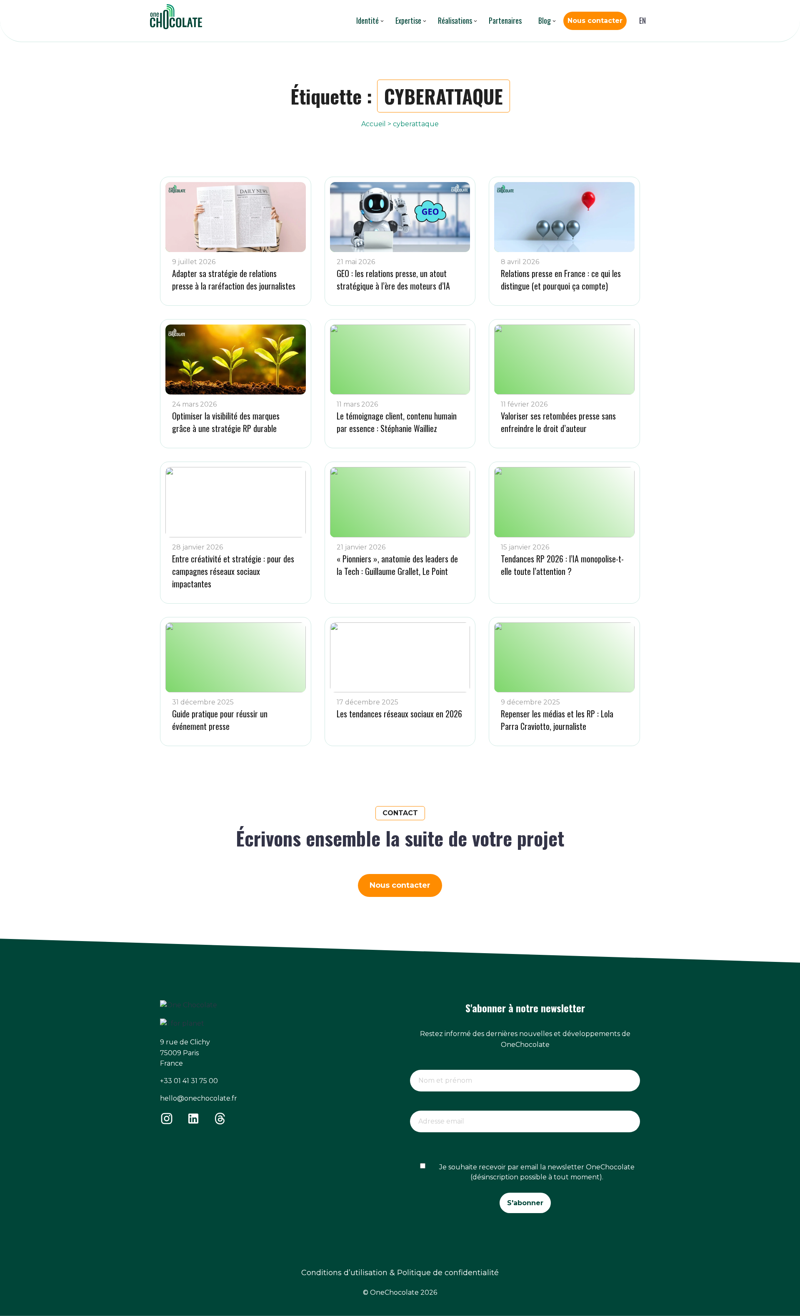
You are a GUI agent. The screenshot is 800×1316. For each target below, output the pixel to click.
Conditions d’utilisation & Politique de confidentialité (400, 1272)
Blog (544, 20)
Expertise (408, 20)
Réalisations (455, 20)
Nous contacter (595, 21)
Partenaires (505, 20)
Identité (367, 20)
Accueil (373, 124)
